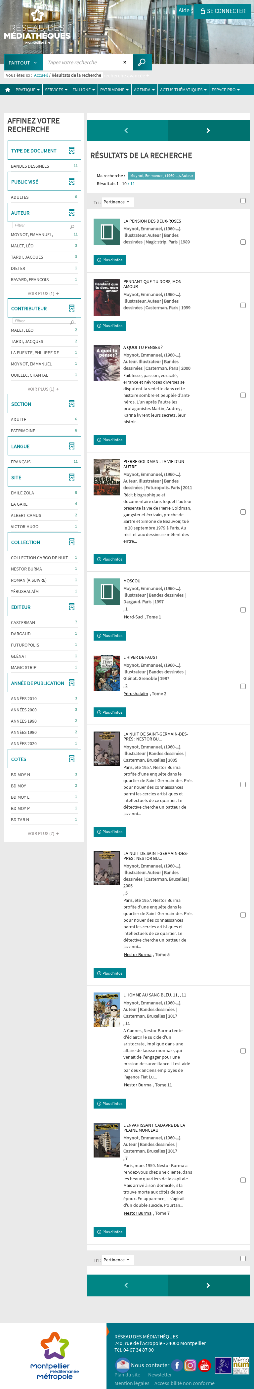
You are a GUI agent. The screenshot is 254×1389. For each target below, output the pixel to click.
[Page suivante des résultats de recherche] (209, 130)
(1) (41, 293)
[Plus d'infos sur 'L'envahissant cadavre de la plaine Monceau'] (107, 1140)
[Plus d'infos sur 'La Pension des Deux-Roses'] (107, 232)
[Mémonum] (241, 1365)
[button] (44, 166)
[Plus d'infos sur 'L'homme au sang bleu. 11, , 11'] (107, 1009)
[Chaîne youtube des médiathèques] (204, 1365)
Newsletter (160, 1374)
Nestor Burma (137, 954)
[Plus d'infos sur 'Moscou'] (107, 591)
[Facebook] (177, 1365)
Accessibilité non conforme (184, 1383)
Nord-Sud (133, 617)
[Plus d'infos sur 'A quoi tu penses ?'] (107, 363)
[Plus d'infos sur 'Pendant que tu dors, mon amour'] (107, 297)
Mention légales (131, 1383)
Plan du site (127, 1374)
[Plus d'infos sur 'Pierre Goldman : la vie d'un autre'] (107, 477)
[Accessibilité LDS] (223, 1365)
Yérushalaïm (136, 693)
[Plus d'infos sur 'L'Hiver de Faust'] (107, 673)
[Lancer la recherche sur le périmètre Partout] (142, 62)
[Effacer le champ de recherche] (125, 62)
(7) (41, 833)
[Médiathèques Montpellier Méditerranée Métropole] (37, 27)
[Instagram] (190, 1365)
